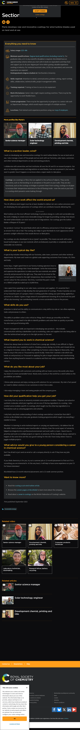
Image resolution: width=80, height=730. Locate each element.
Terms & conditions (59, 702)
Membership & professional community (64, 693)
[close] (77, 18)
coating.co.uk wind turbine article (27, 485)
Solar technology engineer (29, 597)
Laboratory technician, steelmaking (11, 569)
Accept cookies (40, 11)
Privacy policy (33, 702)
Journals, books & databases (37, 695)
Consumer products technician (62, 543)
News (55, 695)
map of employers (61, 110)
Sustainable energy (10, 509)
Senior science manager (15, 140)
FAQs (28, 664)
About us (31, 693)
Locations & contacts (35, 698)
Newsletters (18, 664)
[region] (14, 707)
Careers (56, 698)
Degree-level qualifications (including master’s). (47, 56)
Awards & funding (34, 700)
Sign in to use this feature (68, 18)
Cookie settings (40, 14)
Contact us (6, 664)
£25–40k (24, 50)
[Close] (27, 688)
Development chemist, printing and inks (37, 543)
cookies (66, 718)
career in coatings (24, 494)
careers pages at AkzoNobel (27, 490)
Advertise (56, 700)
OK (15, 718)
